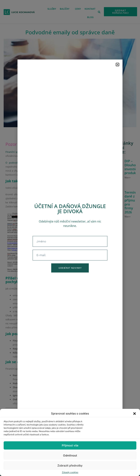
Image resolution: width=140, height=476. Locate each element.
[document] (70, 238)
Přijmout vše (70, 445)
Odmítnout (70, 455)
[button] (134, 413)
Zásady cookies (70, 472)
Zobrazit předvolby (70, 465)
